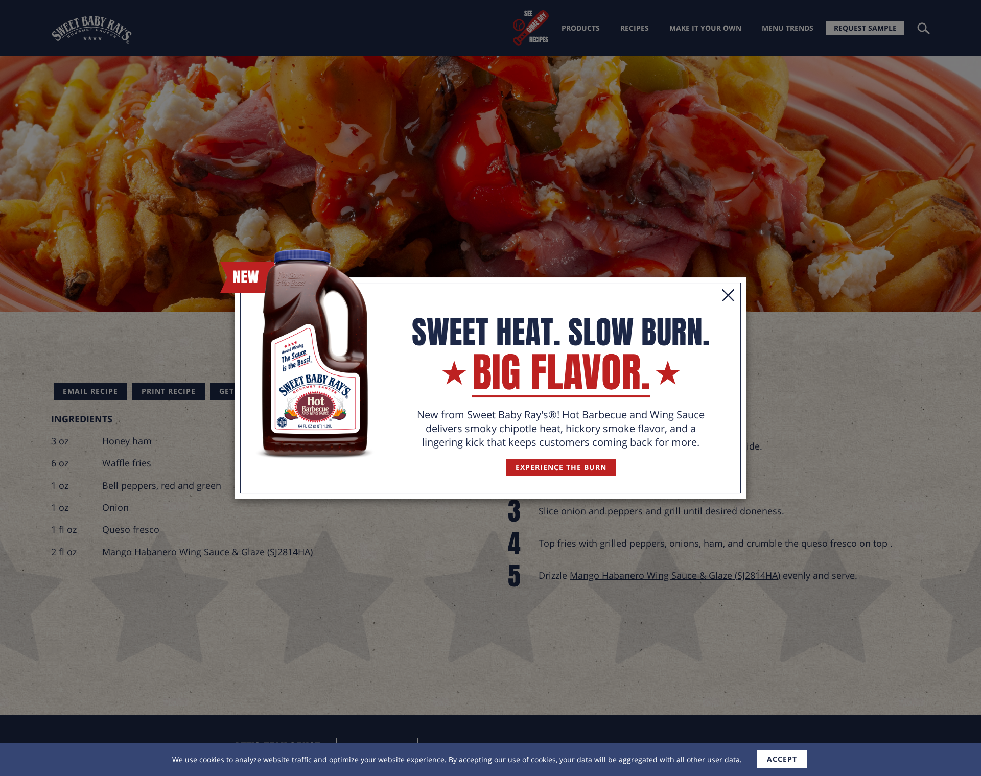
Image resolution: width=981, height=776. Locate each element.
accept (782, 759)
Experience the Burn (561, 467)
